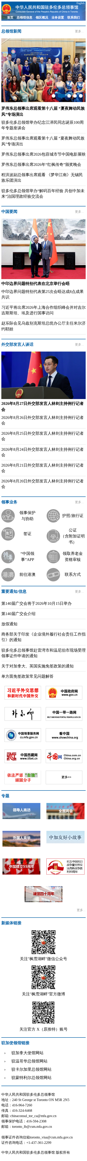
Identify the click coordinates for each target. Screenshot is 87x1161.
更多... (79, 31)
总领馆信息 (24, 17)
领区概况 (42, 17)
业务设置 (58, 17)
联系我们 (73, 17)
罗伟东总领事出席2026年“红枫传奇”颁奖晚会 (41, 164)
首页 (10, 17)
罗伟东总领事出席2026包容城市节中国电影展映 (43, 154)
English (81, 3)
